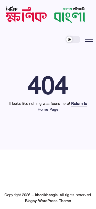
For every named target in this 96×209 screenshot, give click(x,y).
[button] (73, 39)
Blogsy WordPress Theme (48, 200)
